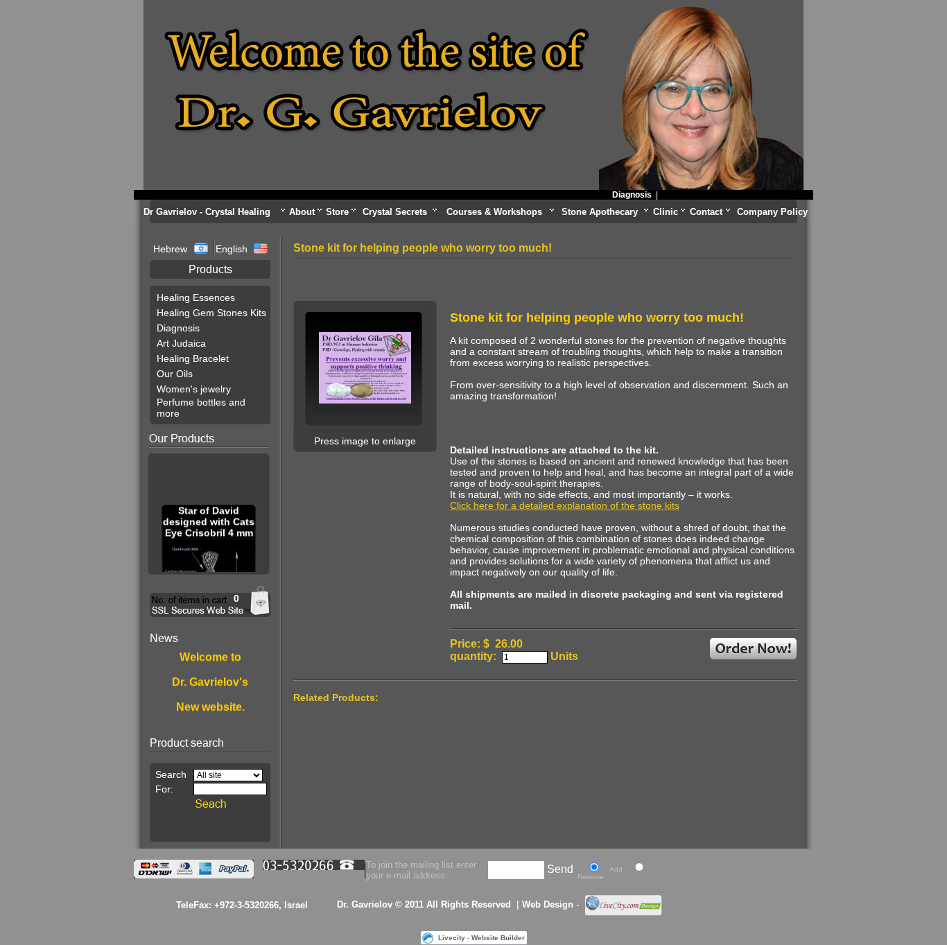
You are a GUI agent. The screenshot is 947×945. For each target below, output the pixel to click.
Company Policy (772, 212)
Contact (706, 212)
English (231, 248)
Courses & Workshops (494, 212)
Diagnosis (623, 195)
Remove (590, 877)
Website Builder (498, 938)
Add (616, 869)
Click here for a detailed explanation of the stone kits (564, 505)
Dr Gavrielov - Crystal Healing (207, 212)
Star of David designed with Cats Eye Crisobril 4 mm (208, 518)
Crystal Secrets (395, 212)
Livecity (451, 938)
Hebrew (171, 248)
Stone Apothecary (600, 212)
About (302, 212)
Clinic (665, 212)
